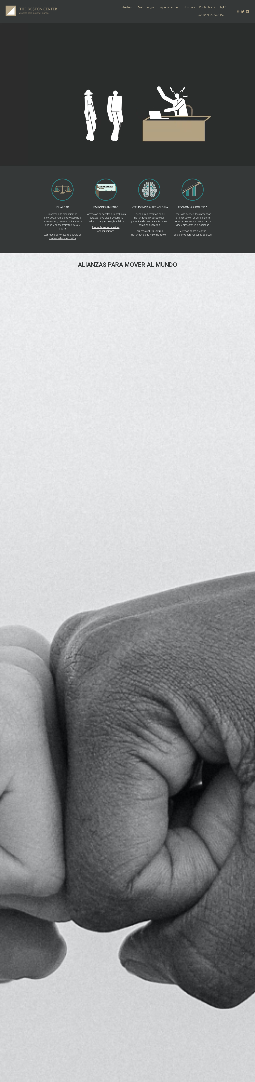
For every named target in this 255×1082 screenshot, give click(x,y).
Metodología (146, 7)
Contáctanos (207, 7)
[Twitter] (242, 11)
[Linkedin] (247, 11)
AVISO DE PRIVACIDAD (212, 15)
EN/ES (223, 7)
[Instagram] (238, 11)
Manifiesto (127, 7)
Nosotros (189, 7)
